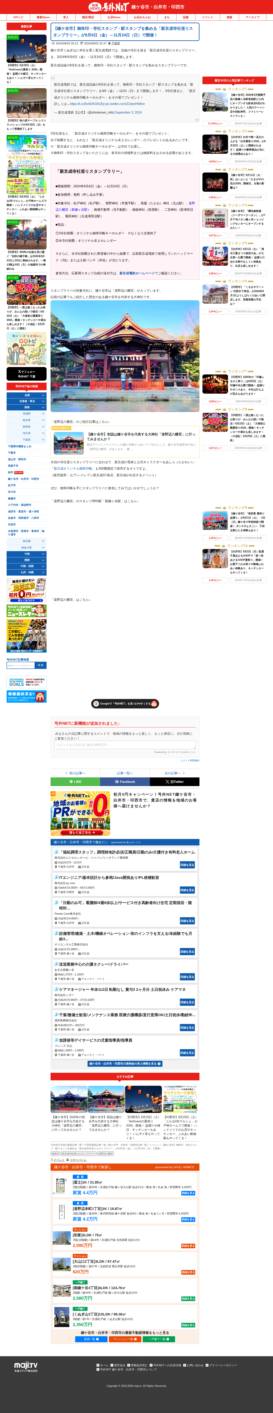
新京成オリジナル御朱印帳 (73, 468)
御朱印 (55, 1153)
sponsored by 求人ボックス (126, 842)
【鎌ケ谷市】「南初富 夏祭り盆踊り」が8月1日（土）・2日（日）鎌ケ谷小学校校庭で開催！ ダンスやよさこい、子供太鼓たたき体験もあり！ (247, 522)
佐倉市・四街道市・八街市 (23, 518)
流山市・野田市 (17, 459)
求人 (66, 17)
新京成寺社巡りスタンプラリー (78, 1153)
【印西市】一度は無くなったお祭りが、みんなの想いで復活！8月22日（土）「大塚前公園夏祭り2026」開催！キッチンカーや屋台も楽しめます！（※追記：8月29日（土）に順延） (247, 428)
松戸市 (12, 485)
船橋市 (12, 498)
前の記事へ (77, 773)
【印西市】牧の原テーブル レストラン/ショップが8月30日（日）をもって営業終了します (26, 124)
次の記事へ (173, 773)
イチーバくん (78, 1160)
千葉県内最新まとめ (19, 446)
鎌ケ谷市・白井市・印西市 (158, 6)
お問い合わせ (195, 1365)
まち (167, 17)
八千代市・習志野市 (19, 505)
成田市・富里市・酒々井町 (23, 511)
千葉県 (116, 43)
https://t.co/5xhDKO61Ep (87, 104)
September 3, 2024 (128, 112)
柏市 (15, 472)
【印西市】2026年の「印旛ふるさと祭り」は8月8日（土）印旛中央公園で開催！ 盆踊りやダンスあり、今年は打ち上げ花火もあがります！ (247, 385)
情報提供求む (139, 1365)
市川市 (12, 492)
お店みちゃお (142, 17)
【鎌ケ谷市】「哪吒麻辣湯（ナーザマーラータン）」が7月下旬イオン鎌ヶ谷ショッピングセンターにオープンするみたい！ (247, 219)
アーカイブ (253, 17)
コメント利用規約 (189, 760)
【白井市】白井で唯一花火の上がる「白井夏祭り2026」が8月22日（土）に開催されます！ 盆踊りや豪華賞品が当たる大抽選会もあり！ (248, 145)
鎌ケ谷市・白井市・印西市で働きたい (81, 842)
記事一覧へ (125, 773)
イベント (207, 17)
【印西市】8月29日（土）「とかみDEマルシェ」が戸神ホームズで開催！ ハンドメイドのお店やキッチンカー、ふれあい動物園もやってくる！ (27, 205)
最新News (43, 17)
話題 (186, 17)
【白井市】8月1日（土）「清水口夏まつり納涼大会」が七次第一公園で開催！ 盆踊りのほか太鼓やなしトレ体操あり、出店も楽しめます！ (247, 257)
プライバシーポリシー (223, 1365)
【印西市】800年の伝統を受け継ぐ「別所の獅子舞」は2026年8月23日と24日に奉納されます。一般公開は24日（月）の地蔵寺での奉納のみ (26, 260)
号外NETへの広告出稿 (167, 1365)
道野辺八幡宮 (105, 1153)
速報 (229, 17)
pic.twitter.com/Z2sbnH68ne (125, 104)
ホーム (104, 1365)
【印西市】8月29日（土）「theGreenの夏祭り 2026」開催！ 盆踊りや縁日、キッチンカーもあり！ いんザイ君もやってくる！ (26, 74)
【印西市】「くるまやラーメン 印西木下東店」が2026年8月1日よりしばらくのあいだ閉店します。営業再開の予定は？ (247, 295)
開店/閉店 (88, 17)
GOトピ (18, 17)
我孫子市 (13, 465)
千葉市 (12, 452)
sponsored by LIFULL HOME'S (174, 1167)
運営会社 (119, 1365)
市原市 (12, 524)
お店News (114, 17)
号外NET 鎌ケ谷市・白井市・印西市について (128, 1369)
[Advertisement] (234, 50)
